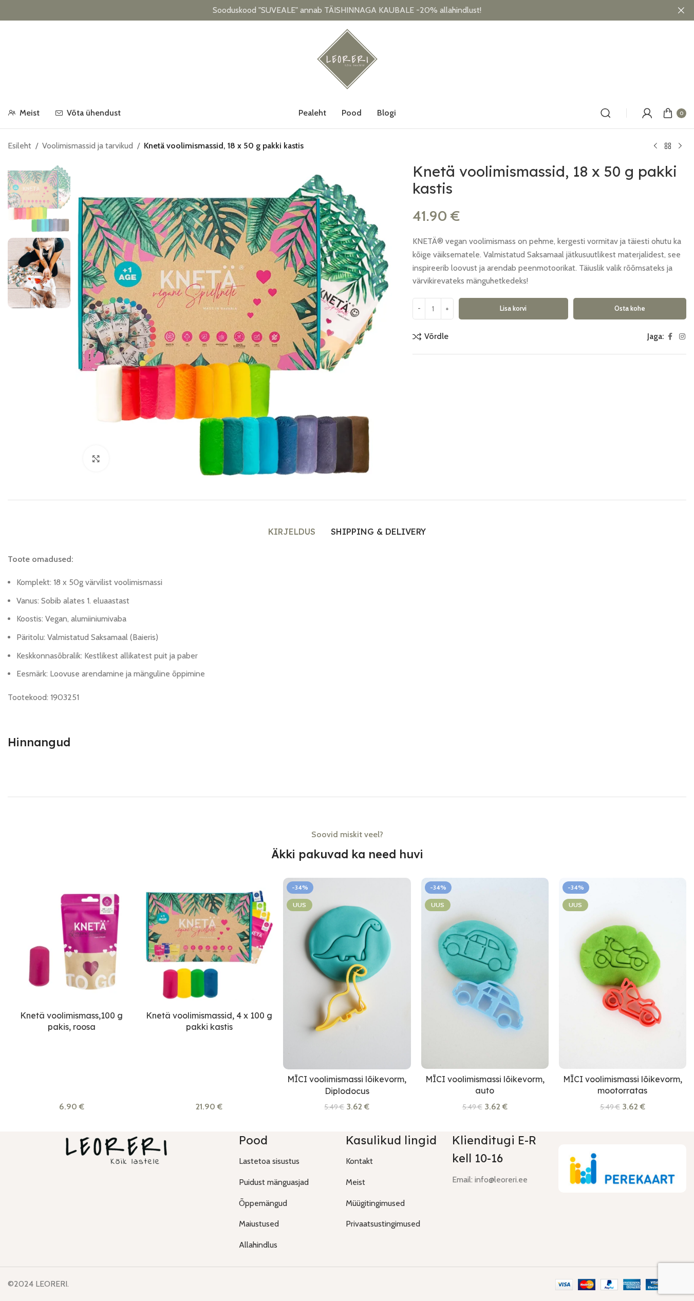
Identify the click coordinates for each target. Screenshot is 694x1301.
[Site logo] (347, 58)
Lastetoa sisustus (269, 1161)
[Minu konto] (647, 113)
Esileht (19, 145)
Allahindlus (258, 1245)
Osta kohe (629, 308)
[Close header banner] (681, 10)
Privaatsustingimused (383, 1224)
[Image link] (622, 1168)
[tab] (291, 531)
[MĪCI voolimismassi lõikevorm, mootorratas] (622, 973)
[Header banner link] (347, 10)
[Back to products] (668, 146)
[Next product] (680, 146)
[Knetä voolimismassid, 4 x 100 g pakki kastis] (209, 941)
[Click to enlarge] (96, 458)
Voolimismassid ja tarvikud (87, 145)
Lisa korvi (513, 308)
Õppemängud (263, 1203)
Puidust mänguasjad (274, 1182)
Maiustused (259, 1224)
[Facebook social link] (670, 337)
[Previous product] (655, 146)
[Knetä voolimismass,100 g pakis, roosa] (71, 941)
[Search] (605, 113)
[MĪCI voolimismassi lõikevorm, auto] (485, 973)
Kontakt (359, 1161)
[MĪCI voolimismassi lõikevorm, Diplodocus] (346, 973)
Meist (355, 1182)
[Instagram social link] (682, 337)
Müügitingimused (375, 1203)
